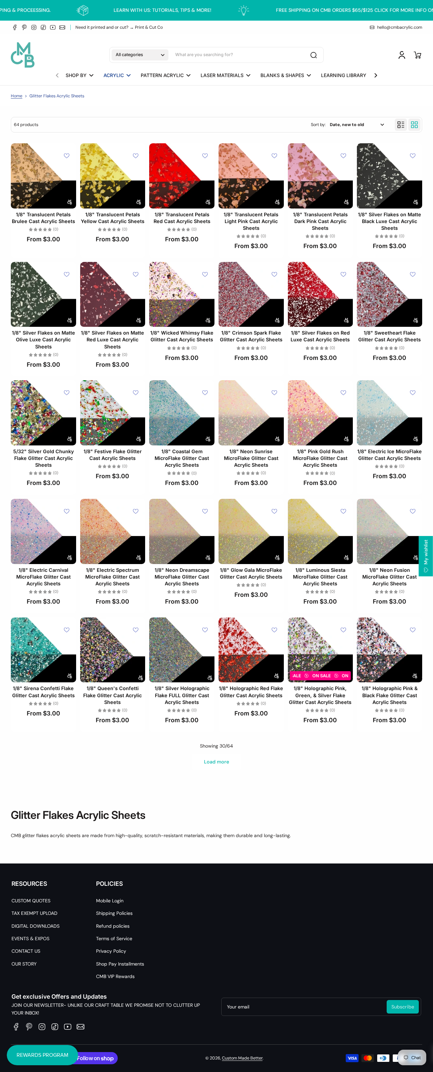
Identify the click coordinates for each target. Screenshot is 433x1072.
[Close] (310, 471)
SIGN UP (216, 559)
